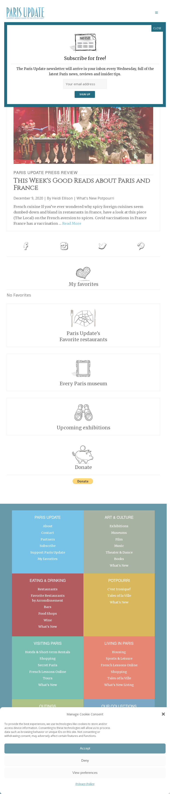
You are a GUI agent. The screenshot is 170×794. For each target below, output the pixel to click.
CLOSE (157, 28)
